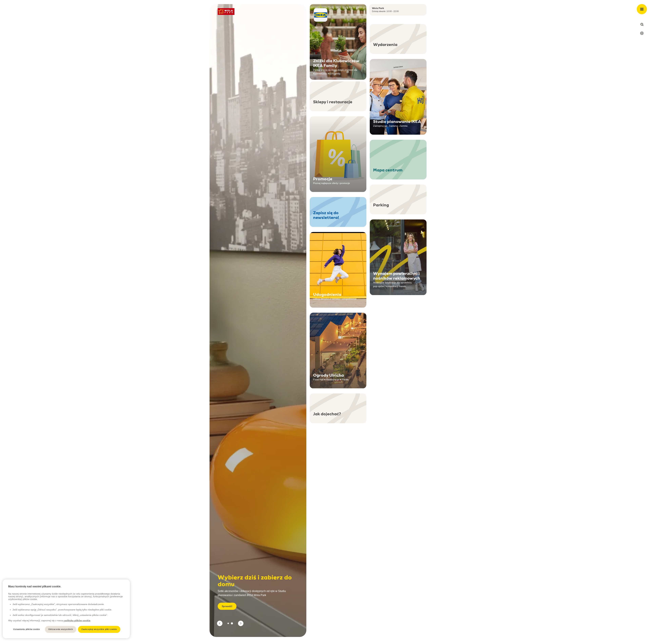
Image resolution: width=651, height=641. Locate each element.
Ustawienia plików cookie (26, 629)
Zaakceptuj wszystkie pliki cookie (99, 629)
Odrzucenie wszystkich (60, 629)
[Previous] (219, 623)
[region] (66, 608)
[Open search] (641, 24)
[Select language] (641, 33)
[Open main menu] (642, 9)
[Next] (240, 623)
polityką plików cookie (77, 620)
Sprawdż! (227, 606)
